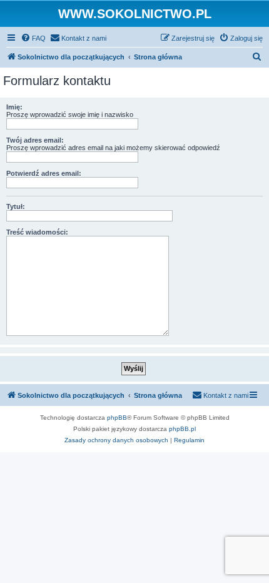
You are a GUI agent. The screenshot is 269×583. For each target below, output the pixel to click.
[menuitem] (33, 38)
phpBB (117, 417)
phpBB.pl (182, 428)
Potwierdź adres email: (43, 173)
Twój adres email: (35, 140)
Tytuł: (15, 206)
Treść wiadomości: (37, 232)
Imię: (14, 107)
